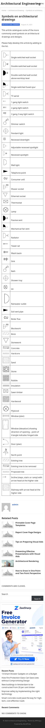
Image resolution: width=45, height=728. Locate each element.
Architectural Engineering (20, 3)
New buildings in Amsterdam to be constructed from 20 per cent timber (18, 686)
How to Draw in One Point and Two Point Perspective (28, 572)
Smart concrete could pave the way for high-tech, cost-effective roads (22, 699)
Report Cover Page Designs (28, 532)
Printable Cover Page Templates (25, 524)
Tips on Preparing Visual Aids (29, 541)
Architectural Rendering (27, 561)
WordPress (27, 724)
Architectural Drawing (16, 10)
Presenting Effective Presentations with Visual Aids (27, 554)
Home (4, 10)
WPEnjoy (38, 721)
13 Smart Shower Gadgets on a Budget (19, 673)
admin (15, 504)
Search (5, 594)
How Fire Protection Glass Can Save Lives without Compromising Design (20, 679)
